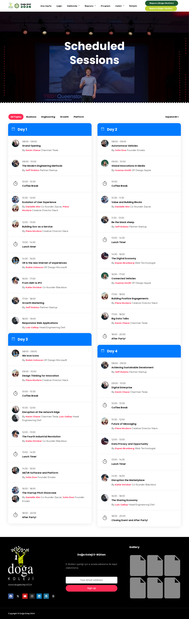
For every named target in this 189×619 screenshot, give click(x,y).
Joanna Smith (123, 170)
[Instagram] (32, 596)
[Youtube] (25, 596)
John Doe (120, 150)
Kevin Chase (33, 150)
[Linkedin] (39, 596)
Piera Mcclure (34, 231)
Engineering (48, 116)
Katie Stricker (34, 287)
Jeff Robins (32, 170)
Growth (64, 116)
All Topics (16, 116)
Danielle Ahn (33, 206)
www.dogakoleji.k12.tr (20, 584)
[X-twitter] (18, 596)
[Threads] (53, 596)
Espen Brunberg (124, 262)
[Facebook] (10, 596)
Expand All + (172, 116)
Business (31, 116)
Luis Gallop (32, 327)
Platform (79, 116)
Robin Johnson (34, 267)
